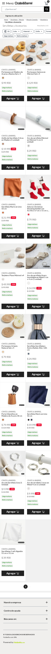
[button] (25, 9)
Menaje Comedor (32, 20)
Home (6, 20)
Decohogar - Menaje (17, 20)
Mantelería (44, 20)
